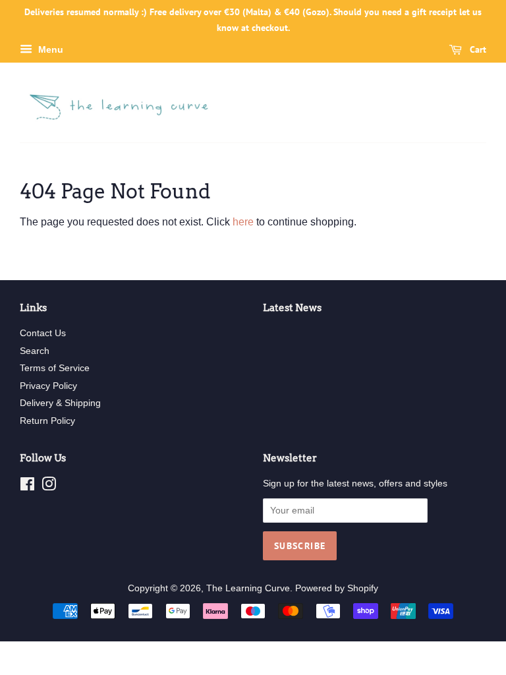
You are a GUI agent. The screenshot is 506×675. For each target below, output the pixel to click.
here (243, 221)
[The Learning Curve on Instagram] (49, 487)
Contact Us (43, 333)
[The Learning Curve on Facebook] (27, 487)
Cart (476, 49)
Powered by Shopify (336, 588)
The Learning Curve (248, 588)
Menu (49, 49)
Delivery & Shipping (60, 403)
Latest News (292, 308)
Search (34, 351)
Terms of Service (55, 368)
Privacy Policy (48, 386)
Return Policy (47, 421)
